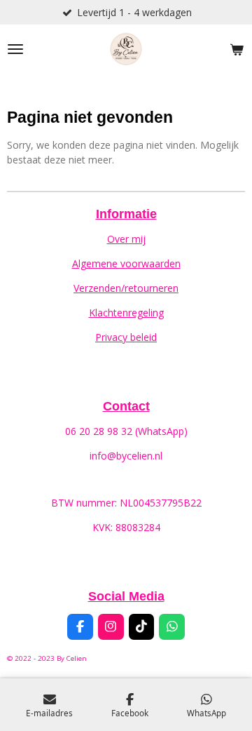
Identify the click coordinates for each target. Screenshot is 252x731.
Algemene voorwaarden (126, 263)
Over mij (126, 239)
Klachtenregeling (126, 312)
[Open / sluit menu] (15, 49)
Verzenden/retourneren (126, 288)
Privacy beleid (126, 337)
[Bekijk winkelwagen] (236, 49)
